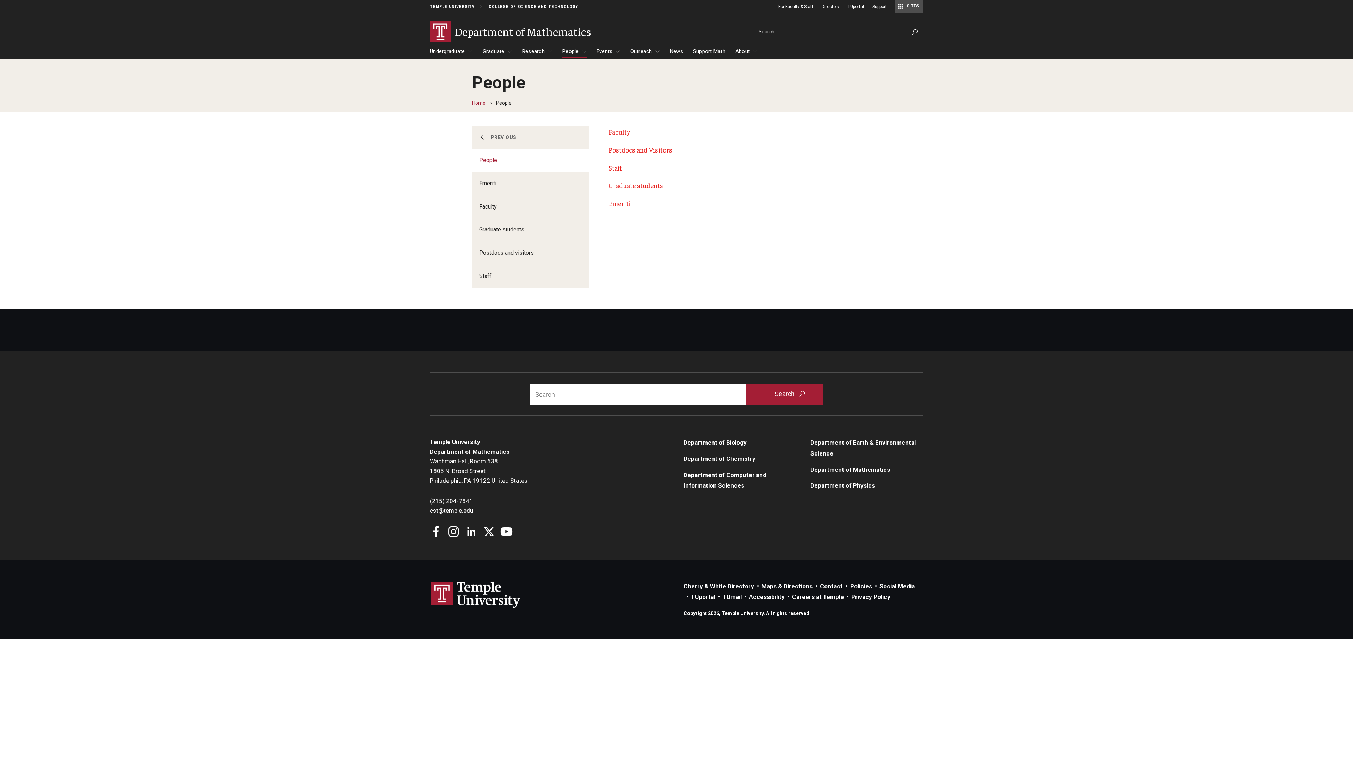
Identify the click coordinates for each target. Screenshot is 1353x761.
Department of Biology (715, 442)
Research (533, 51)
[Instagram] (453, 532)
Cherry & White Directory (719, 586)
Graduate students (501, 229)
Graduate (494, 51)
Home (479, 103)
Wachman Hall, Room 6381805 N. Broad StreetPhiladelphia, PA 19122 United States (478, 471)
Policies (861, 586)
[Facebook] (436, 532)
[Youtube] (506, 532)
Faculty (488, 206)
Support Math (709, 51)
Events (605, 51)
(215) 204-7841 (451, 501)
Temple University (452, 6)
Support (879, 6)
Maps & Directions (787, 586)
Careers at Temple (818, 596)
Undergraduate (447, 51)
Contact (831, 586)
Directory (830, 6)
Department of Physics (842, 485)
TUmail (732, 596)
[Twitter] (489, 532)
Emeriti (487, 183)
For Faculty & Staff (795, 6)
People (570, 51)
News (676, 51)
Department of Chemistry (719, 458)
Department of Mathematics (850, 469)
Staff (485, 276)
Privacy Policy (870, 596)
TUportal (856, 6)
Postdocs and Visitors (640, 150)
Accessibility (767, 596)
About (742, 51)
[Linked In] (471, 532)
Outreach (641, 51)
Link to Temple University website (475, 595)
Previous (504, 137)
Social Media (897, 586)
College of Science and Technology (533, 6)
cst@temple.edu (451, 510)
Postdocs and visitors (506, 252)
